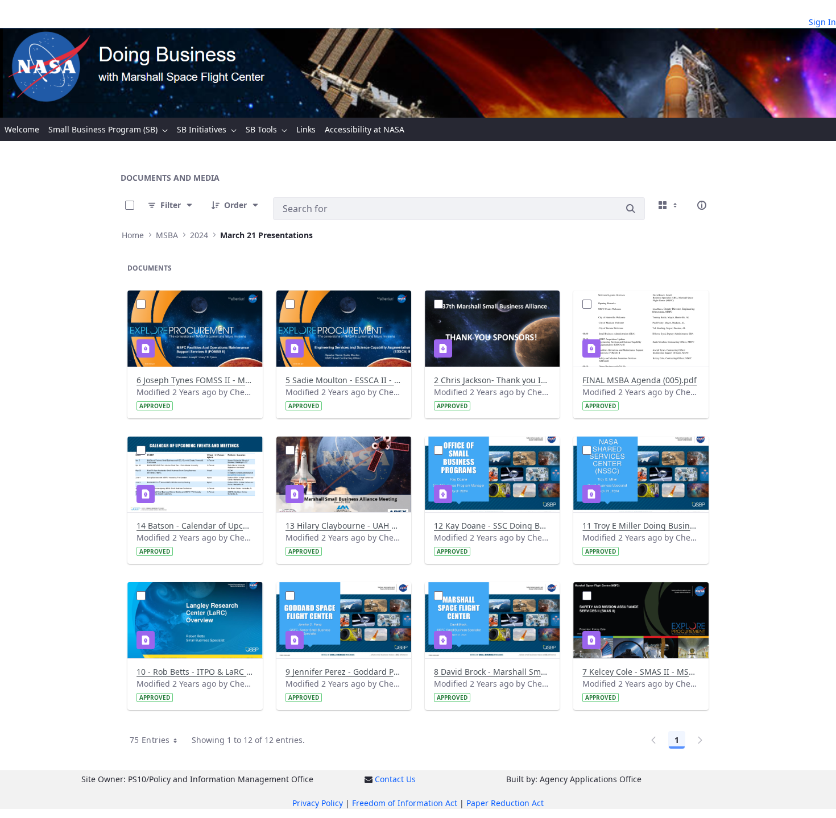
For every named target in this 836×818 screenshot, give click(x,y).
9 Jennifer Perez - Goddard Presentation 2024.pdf (343, 671)
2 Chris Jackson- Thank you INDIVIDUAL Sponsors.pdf (492, 380)
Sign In (822, 21)
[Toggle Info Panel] (702, 205)
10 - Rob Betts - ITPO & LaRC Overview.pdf (194, 671)
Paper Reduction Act (505, 803)
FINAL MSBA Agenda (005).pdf (639, 380)
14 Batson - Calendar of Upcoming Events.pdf (194, 525)
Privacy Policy (317, 803)
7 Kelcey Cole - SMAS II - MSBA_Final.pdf (640, 671)
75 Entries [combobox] (150, 739)
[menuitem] (22, 129)
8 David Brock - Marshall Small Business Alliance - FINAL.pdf (492, 671)
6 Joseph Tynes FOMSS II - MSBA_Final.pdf (194, 380)
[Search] (631, 209)
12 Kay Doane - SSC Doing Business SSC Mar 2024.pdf (492, 525)
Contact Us (395, 779)
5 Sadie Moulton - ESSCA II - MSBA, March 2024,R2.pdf (343, 380)
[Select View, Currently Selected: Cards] (669, 205)
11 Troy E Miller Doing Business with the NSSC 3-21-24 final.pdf (640, 525)
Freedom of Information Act (404, 803)
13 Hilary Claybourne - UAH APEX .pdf (343, 525)
